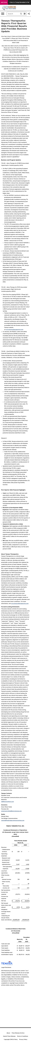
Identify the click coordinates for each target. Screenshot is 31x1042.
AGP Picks (4, 2)
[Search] (21, 13)
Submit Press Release (9, 1036)
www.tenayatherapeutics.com (14, 329)
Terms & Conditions (22, 1036)
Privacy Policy (23, 1039)
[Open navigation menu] (2, 13)
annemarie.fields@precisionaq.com (11, 811)
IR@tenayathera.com (7, 801)
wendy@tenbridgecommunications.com (12, 820)
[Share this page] (29, 13)
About (8, 1033)
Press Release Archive (18, 1033)
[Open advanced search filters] (24, 13)
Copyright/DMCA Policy (11, 1039)
